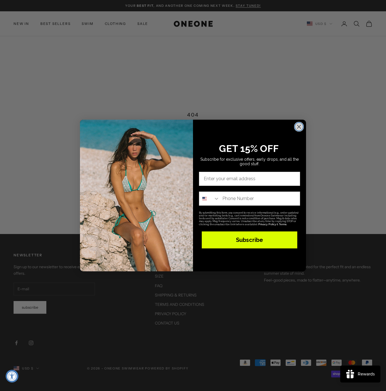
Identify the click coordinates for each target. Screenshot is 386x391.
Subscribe (249, 240)
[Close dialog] (299, 127)
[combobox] (209, 198)
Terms (283, 224)
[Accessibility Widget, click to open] (12, 376)
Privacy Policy (267, 224)
